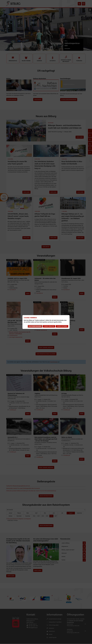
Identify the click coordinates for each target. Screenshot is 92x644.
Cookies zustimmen (62, 326)
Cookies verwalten (49, 326)
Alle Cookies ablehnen (35, 326)
